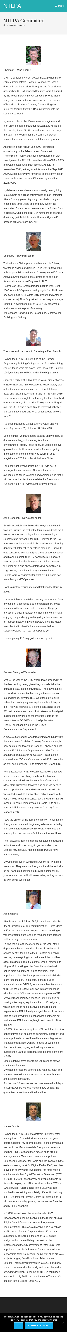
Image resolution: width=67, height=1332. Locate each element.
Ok (18, 1325)
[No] (63, 1322)
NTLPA (12, 6)
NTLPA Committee (17, 25)
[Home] (4, 25)
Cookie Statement (39, 1325)
